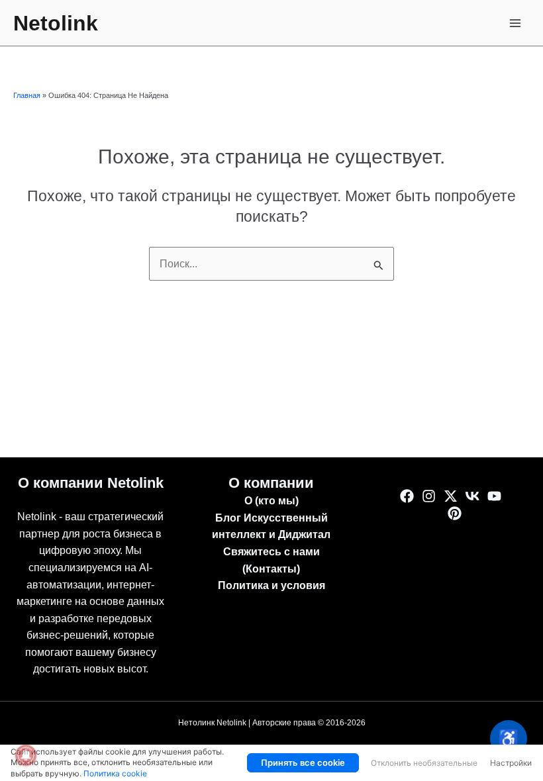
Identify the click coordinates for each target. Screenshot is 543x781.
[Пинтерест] (455, 513)
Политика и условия (271, 585)
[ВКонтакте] (472, 496)
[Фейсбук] (407, 496)
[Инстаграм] (429, 496)
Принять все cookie (303, 762)
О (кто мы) (271, 500)
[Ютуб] (494, 496)
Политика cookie (115, 773)
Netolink (55, 23)
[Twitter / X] (451, 496)
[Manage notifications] (25, 755)
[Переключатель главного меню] (515, 23)
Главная (26, 95)
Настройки (511, 763)
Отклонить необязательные (424, 763)
